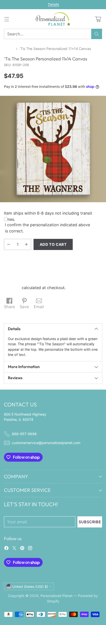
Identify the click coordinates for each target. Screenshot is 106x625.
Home (9, 49)
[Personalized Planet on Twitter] (14, 548)
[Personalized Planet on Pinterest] (22, 548)
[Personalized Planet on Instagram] (30, 548)
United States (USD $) (30, 586)
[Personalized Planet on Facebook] (6, 548)
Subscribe (90, 522)
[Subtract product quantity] (8, 244)
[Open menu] (6, 19)
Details (53, 4)
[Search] (96, 34)
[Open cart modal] (98, 19)
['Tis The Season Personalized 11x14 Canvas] (53, 149)
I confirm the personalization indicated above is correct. (47, 227)
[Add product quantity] (26, 244)
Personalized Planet (56, 596)
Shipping (12, 287)
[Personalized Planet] (53, 19)
